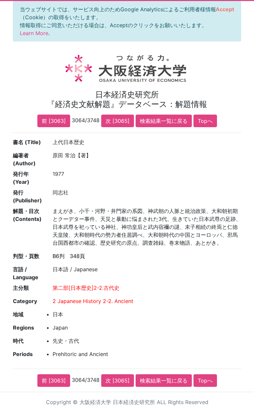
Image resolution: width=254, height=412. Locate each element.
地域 (18, 314)
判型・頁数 (26, 256)
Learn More (34, 33)
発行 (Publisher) (27, 196)
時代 (18, 340)
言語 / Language (25, 273)
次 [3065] (118, 121)
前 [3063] (54, 121)
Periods (23, 354)
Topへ (205, 121)
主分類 (21, 287)
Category (25, 301)
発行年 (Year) (21, 178)
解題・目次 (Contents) (27, 215)
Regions (23, 327)
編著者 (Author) (24, 159)
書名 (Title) (27, 142)
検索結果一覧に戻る (164, 121)
